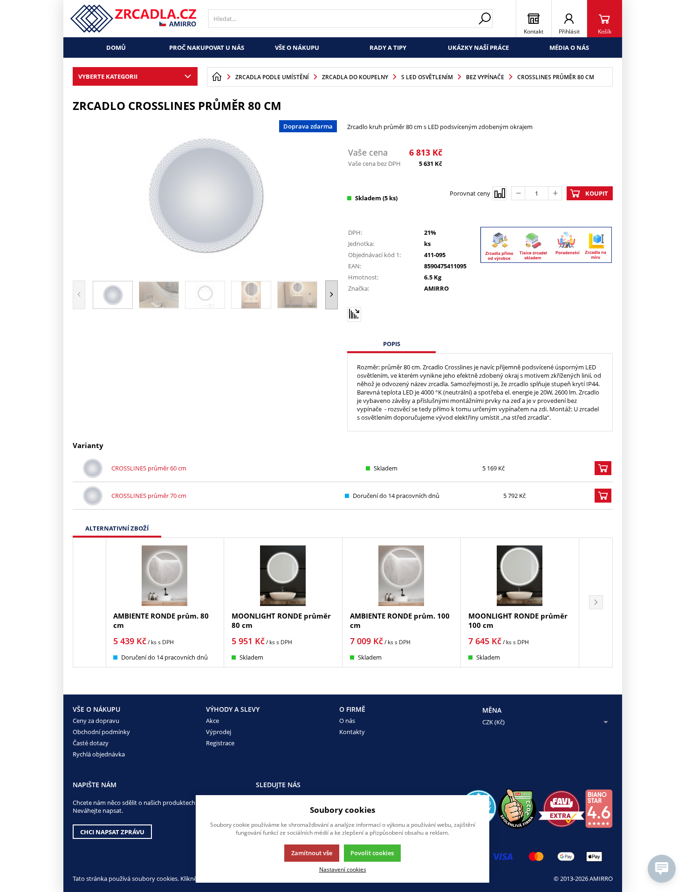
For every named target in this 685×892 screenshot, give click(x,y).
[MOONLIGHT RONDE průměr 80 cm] (283, 575)
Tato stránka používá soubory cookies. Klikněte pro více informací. (164, 878)
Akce (212, 720)
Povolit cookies (372, 853)
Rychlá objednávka (99, 754)
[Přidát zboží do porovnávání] (500, 193)
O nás (347, 720)
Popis (391, 344)
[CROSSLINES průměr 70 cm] (92, 496)
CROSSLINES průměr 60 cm (148, 468)
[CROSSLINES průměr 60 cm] (92, 468)
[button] (331, 294)
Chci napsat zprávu (112, 832)
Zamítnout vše (311, 853)
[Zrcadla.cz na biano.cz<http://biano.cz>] (599, 808)
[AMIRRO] (133, 18)
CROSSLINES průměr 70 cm (148, 495)
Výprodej (218, 732)
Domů (116, 47)
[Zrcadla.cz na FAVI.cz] (561, 809)
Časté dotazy (91, 743)
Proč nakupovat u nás (206, 47)
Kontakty (352, 732)
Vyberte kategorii (107, 76)
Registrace (220, 743)
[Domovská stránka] (216, 77)
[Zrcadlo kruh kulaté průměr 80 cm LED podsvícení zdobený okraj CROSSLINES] (205, 195)
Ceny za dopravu (96, 720)
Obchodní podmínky (101, 732)
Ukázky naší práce (478, 47)
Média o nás (569, 47)
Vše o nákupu (297, 47)
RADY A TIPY (388, 47)
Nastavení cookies (342, 869)
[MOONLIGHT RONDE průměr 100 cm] (519, 575)
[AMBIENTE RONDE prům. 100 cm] (401, 575)
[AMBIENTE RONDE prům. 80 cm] (164, 575)
